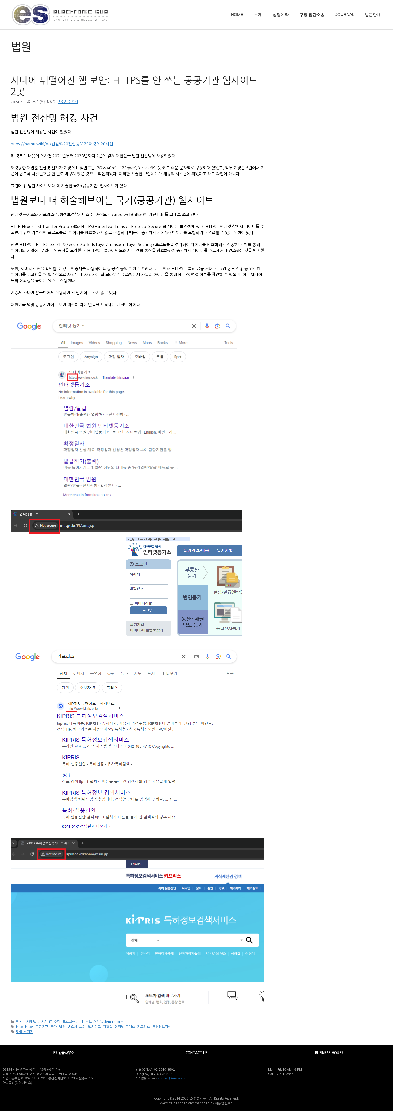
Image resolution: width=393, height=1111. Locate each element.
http (19, 1026)
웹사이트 (94, 1026)
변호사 (72, 1026)
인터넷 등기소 (125, 1026)
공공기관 (42, 1026)
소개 (258, 14)
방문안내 (373, 14)
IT (50, 1021)
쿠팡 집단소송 (312, 14)
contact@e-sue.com (172, 1078)
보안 (82, 1026)
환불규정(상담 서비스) (17, 1083)
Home (237, 14)
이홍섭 (108, 1026)
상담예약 (281, 14)
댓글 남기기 (24, 1032)
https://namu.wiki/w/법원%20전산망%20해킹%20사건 (62, 144)
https (29, 1026)
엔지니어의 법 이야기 (31, 1021)
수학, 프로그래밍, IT (68, 1021)
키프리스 (143, 1026)
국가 (54, 1026)
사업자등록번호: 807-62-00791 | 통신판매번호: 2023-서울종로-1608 (49, 1078)
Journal (344, 14)
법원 (62, 1026)
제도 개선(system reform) (105, 1021)
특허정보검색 (161, 1026)
